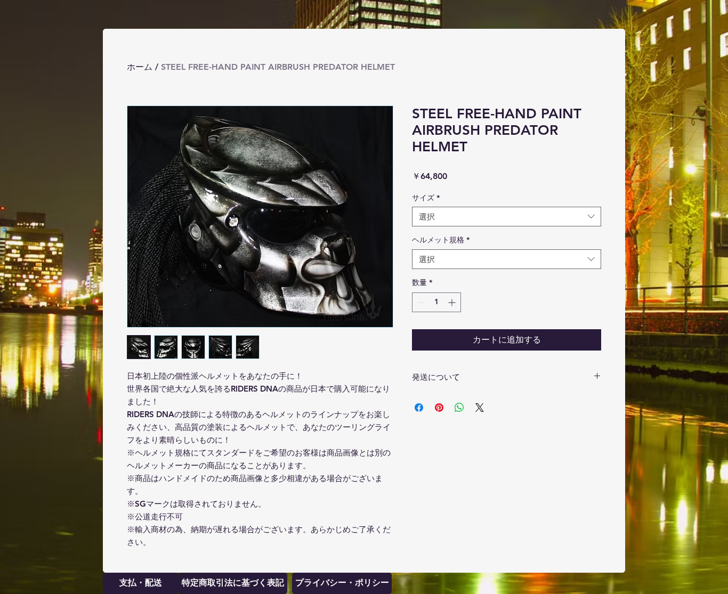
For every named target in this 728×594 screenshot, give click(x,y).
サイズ (426, 197)
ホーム (139, 67)
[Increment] (452, 302)
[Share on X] (479, 407)
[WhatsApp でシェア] (459, 407)
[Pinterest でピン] (439, 407)
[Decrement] (420, 302)
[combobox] (506, 217)
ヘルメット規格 (441, 240)
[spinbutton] (436, 302)
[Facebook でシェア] (418, 407)
